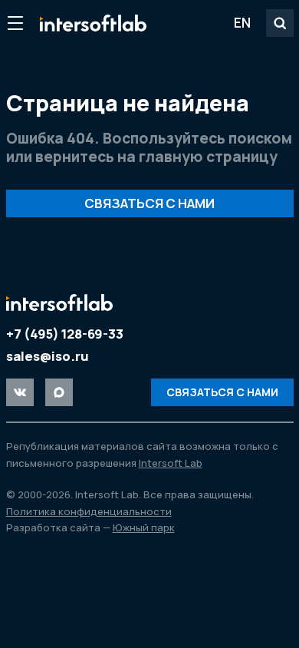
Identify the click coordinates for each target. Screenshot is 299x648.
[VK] (20, 392)
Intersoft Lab (93, 23)
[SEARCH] (280, 23)
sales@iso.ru (47, 356)
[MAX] (59, 392)
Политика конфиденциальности (89, 511)
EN (242, 22)
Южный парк (144, 527)
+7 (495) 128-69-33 (64, 333)
